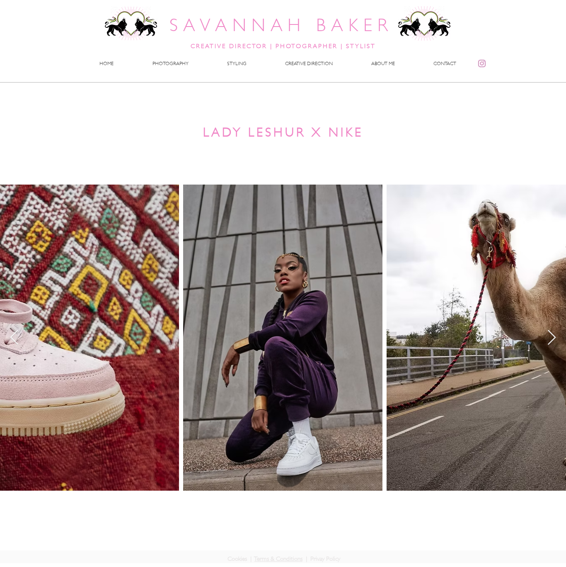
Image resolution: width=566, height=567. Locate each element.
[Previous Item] (14, 338)
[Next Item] (551, 338)
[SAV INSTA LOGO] (482, 63)
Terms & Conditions (278, 558)
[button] (237, 63)
